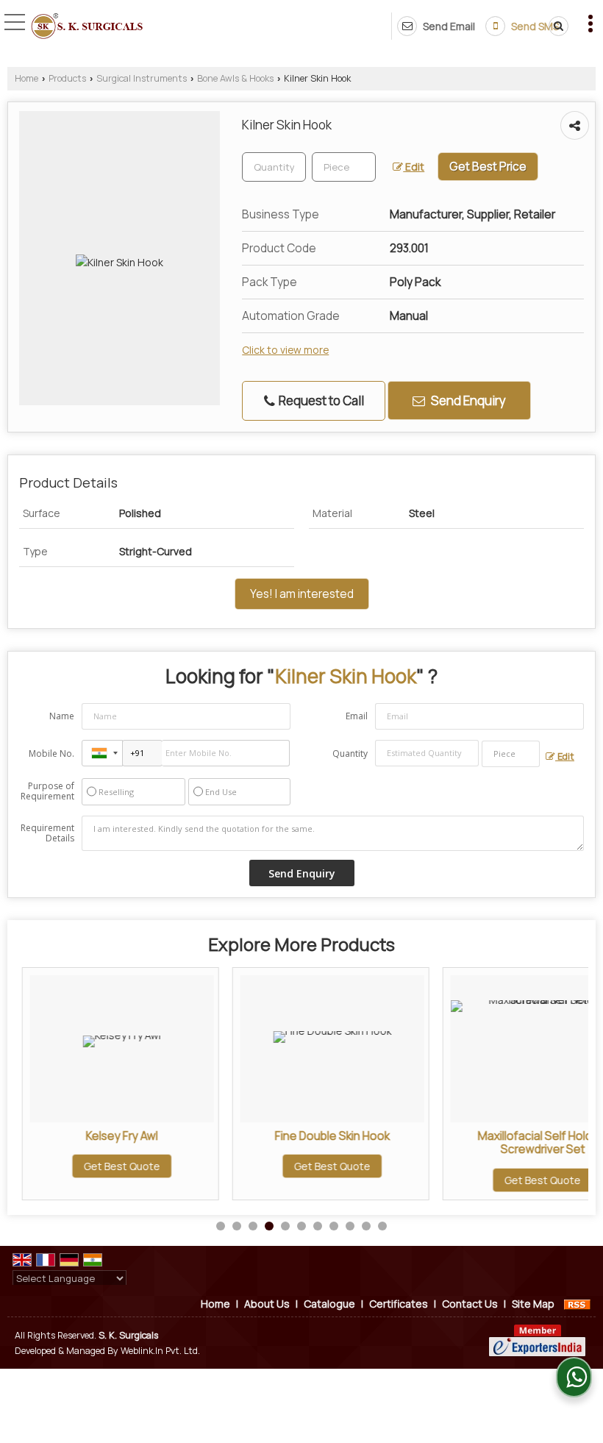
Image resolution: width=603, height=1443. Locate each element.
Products (67, 78)
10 (366, 1226)
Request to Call (320, 400)
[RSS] (577, 1304)
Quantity (350, 753)
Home (26, 78)
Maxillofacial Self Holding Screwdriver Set (535, 1142)
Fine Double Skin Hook (325, 1136)
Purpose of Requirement (47, 791)
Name (61, 716)
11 (382, 1226)
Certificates (398, 1304)
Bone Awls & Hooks (235, 78)
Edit (413, 167)
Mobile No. (51, 753)
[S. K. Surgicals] (87, 27)
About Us (267, 1304)
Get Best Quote (114, 1166)
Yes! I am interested (302, 594)
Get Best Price (488, 166)
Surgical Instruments (141, 78)
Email (357, 716)
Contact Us (470, 1304)
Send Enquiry (467, 400)
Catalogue (329, 1304)
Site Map (533, 1304)
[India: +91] (102, 753)
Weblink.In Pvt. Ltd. (160, 1350)
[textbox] (344, 167)
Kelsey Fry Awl (115, 1136)
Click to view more (285, 350)
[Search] (556, 26)
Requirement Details (47, 833)
